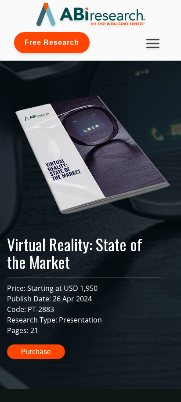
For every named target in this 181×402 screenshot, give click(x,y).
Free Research (52, 42)
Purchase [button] (36, 351)
